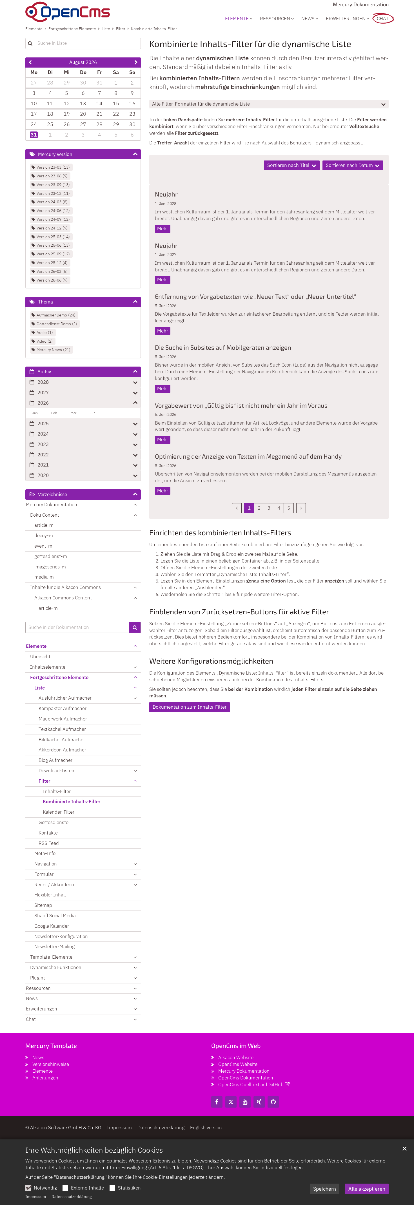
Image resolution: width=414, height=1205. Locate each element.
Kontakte (48, 833)
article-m (44, 525)
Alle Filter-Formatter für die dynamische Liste (201, 104)
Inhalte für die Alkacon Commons (65, 587)
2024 (43, 434)
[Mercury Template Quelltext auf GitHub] (273, 1102)
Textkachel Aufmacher (62, 729)
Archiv (44, 372)
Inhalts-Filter (57, 791)
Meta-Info (44, 853)
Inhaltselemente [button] (47, 667)
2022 (43, 455)
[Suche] (135, 627)
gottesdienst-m (50, 556)
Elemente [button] (237, 19)
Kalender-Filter (58, 812)
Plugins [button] (38, 978)
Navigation (45, 864)
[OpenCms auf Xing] (259, 1102)
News (308, 19)
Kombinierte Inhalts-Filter (154, 28)
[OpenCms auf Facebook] (216, 1102)
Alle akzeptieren (366, 1189)
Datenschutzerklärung (72, 1196)
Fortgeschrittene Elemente (72, 28)
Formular (44, 874)
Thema (45, 302)
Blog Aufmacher (55, 760)
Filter (120, 28)
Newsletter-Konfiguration (61, 936)
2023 (43, 444)
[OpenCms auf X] (231, 1102)
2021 (43, 465)
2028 (43, 382)
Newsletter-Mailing (54, 946)
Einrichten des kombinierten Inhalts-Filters (220, 532)
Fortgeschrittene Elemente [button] (59, 677)
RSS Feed (49, 843)
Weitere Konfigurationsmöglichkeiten (211, 660)
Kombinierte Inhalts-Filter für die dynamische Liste (250, 43)
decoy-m (43, 535)
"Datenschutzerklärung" (80, 1177)
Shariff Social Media (55, 915)
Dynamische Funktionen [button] (55, 967)
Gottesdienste (53, 822)
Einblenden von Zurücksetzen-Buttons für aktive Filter (239, 611)
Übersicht (40, 656)
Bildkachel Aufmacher (62, 740)
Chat (383, 19)
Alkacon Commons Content (63, 598)
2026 (43, 403)
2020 (43, 475)
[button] (135, 688)
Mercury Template (51, 1045)
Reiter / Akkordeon (54, 885)
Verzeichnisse (52, 494)
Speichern (324, 1189)
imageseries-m (50, 567)
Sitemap (43, 905)
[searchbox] (77, 627)
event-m (43, 546)
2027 (43, 392)
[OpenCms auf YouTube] (245, 1102)
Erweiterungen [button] (346, 19)
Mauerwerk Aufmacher (63, 719)
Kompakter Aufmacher (62, 708)
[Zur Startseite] (67, 11)
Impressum (35, 1196)
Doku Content (44, 515)
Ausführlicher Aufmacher (65, 698)
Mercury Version (55, 154)
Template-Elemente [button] (51, 957)
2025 (43, 423)
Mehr (162, 229)
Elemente (34, 28)
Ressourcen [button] (275, 19)
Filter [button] (44, 781)
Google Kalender (51, 926)
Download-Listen (56, 770)
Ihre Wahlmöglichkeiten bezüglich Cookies (94, 1150)
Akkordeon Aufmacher (62, 750)
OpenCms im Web (236, 1045)
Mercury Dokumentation (51, 504)
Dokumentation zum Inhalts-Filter (189, 707)
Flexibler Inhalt (50, 895)
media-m (44, 577)
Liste (106, 28)
